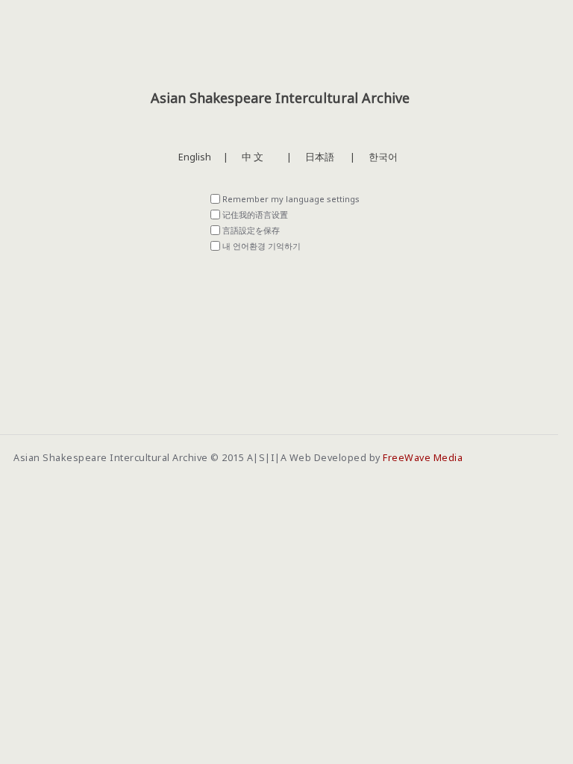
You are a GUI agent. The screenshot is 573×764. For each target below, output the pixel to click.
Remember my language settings (291, 198)
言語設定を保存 (251, 230)
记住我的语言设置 (255, 214)
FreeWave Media (423, 457)
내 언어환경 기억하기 (261, 245)
